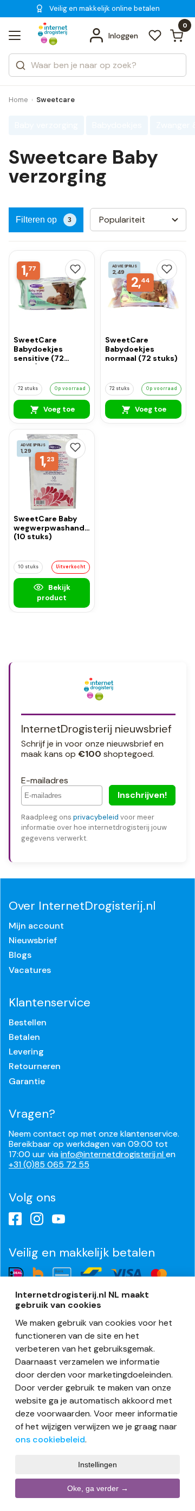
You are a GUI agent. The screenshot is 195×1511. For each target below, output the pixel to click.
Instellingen (97, 1464)
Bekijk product (53, 592)
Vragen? (32, 1114)
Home (18, 99)
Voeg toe (58, 409)
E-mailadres (44, 780)
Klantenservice (49, 1002)
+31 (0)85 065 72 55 (49, 1164)
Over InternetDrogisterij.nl (82, 906)
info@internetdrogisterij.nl (113, 1154)
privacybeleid (96, 817)
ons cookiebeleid (50, 1439)
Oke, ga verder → (97, 1488)
